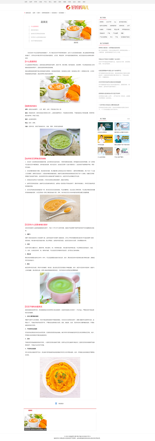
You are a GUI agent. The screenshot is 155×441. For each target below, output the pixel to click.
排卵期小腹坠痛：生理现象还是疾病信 (109, 47)
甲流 (116, 37)
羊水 (111, 37)
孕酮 (122, 33)
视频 (64, 2)
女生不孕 (108, 22)
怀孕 (35, 2)
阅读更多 (61, 403)
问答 (69, 2)
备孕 (31, 2)
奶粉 (79, 2)
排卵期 (101, 22)
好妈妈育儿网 (77, 7)
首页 (26, 2)
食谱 (55, 2)
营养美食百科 (46, 13)
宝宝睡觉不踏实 (125, 37)
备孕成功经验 (123, 22)
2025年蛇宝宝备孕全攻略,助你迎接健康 (110, 82)
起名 (74, 2)
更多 (128, 118)
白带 (128, 25)
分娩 (40, 2)
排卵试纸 (121, 25)
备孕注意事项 (103, 25)
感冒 (84, 2)
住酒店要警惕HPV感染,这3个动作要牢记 (110, 70)
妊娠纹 (101, 29)
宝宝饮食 (54, 13)
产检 (109, 33)
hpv (115, 22)
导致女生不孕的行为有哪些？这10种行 (109, 59)
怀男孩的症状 (126, 29)
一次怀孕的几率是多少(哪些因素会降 (109, 105)
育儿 (50, 2)
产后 (45, 2)
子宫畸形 (108, 29)
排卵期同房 (113, 25)
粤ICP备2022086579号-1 (84, 436)
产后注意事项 (103, 37)
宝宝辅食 (61, 13)
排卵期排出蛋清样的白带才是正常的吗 (109, 93)
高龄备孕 (102, 33)
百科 (60, 2)
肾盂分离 (116, 29)
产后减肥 (115, 33)
